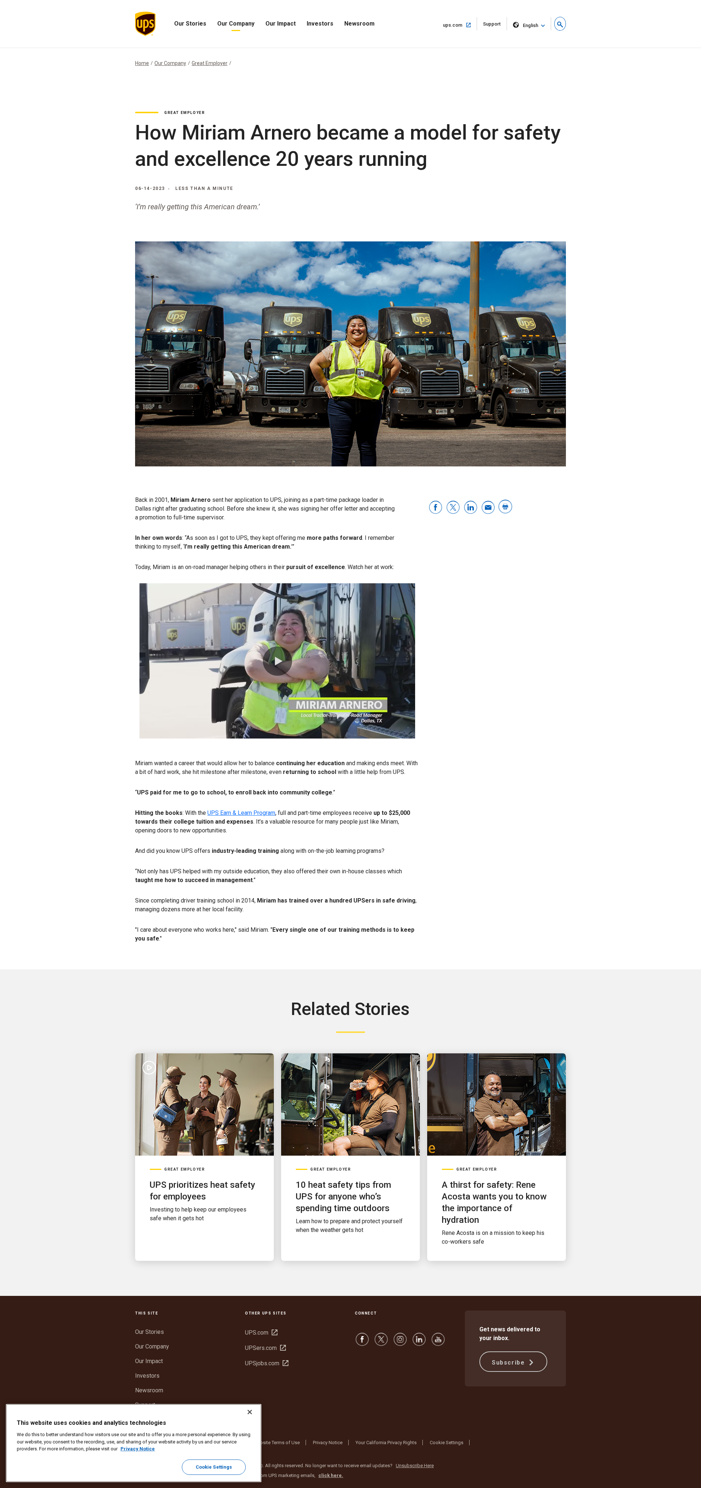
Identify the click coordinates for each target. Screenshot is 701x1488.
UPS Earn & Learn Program (241, 812)
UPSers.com (265, 1347)
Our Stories (190, 23)
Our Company (235, 23)
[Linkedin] (419, 1342)
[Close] (250, 1412)
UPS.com (261, 1332)
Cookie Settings (446, 1442)
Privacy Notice (327, 1442)
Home (142, 63)
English (530, 25)
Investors (320, 23)
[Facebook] (362, 1342)
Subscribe (509, 1362)
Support (495, 25)
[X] (381, 1342)
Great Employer (209, 63)
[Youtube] (438, 1342)
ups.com (460, 24)
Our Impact (280, 23)
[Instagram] (400, 1342)
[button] (560, 24)
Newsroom (359, 23)
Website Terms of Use (276, 1442)
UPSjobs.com (266, 1363)
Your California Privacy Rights (386, 1442)
